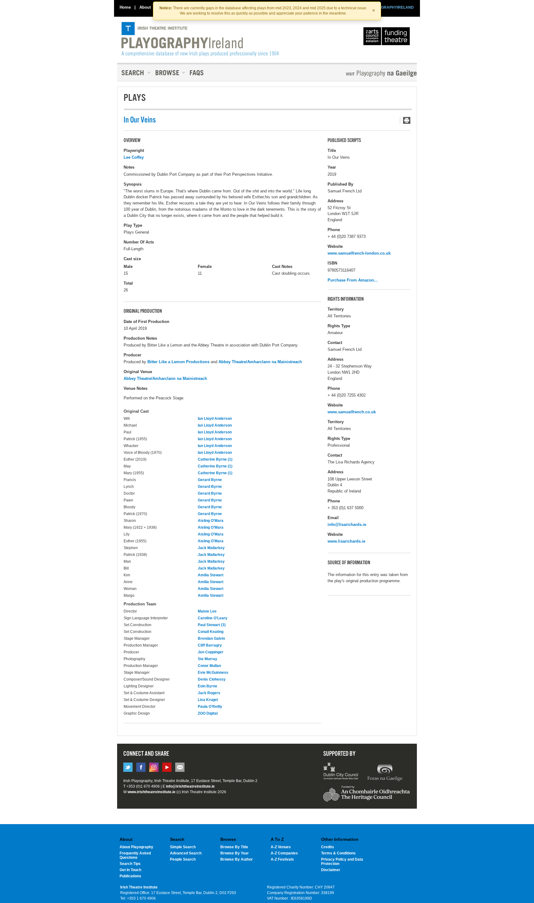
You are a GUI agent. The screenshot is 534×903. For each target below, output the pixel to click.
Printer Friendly (405, 120)
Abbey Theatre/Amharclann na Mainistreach (260, 361)
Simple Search (183, 847)
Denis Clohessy (212, 679)
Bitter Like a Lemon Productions (178, 361)
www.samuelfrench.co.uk (352, 412)
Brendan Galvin (211, 638)
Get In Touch (130, 870)
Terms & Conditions (338, 853)
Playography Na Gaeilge (363, 73)
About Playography (136, 847)
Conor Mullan (209, 666)
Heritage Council (366, 796)
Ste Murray (207, 659)
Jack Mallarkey (211, 548)
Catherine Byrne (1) (215, 459)
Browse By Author (236, 859)
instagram (154, 767)
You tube (167, 767)
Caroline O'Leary (212, 618)
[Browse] (168, 72)
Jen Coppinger (210, 652)
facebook (141, 767)
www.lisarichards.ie (346, 541)
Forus (384, 772)
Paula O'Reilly (210, 706)
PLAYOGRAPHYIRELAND (391, 7)
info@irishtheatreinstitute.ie (190, 786)
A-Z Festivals (282, 859)
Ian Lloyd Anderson (215, 418)
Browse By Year (234, 853)
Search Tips (130, 864)
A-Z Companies (284, 853)
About (145, 7)
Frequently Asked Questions (135, 855)
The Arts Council (387, 37)
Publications (130, 876)
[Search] (134, 72)
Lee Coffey (134, 157)
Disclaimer (330, 870)
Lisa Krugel (208, 700)
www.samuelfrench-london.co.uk (359, 253)
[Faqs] (197, 72)
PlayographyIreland (200, 39)
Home (125, 7)
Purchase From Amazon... (353, 280)
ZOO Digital (208, 713)
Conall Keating (210, 632)
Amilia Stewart (210, 575)
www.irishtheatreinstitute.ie (152, 792)
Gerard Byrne (210, 480)
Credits (327, 847)
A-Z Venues (281, 847)
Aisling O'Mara (210, 520)
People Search (183, 859)
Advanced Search (185, 853)
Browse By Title (234, 847)
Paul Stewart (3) (212, 625)
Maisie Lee (207, 611)
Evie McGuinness (213, 672)
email (179, 767)
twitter (128, 767)
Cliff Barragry (210, 645)
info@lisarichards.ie (347, 524)
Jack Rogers (209, 693)
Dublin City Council (341, 772)
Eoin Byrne (207, 686)
